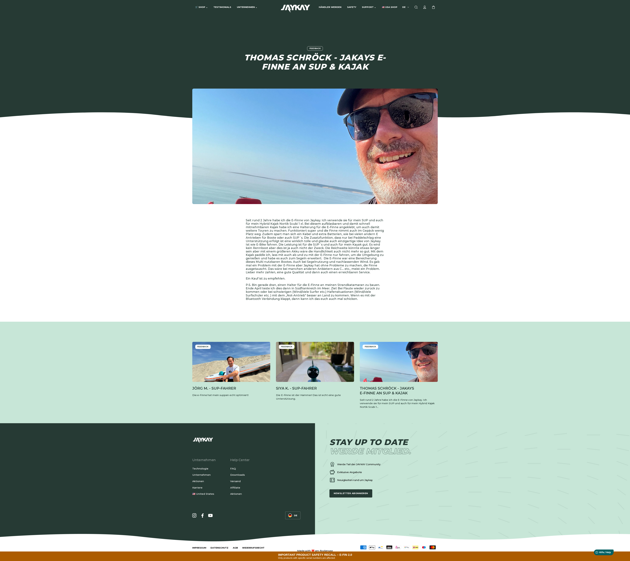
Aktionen (198, 481)
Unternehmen (201, 474)
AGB (235, 547)
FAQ (233, 468)
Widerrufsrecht (253, 547)
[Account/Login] (424, 7)
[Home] (295, 7)
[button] (201, 7)
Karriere (197, 487)
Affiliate (235, 487)
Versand (235, 481)
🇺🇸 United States (203, 493)
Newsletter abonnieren (351, 493)
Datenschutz (219, 547)
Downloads (237, 474)
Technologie (200, 468)
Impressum (199, 547)
